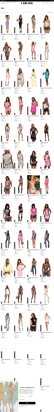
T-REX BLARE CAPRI (18, 359)
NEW (4, 2)
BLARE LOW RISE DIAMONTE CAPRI (6, 88)
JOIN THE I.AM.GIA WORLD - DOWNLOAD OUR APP (27, 0)
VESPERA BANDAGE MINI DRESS (46, 332)
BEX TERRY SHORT (18, 169)
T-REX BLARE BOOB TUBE (5, 359)
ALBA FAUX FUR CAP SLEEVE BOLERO (33, 278)
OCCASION (2, 3)
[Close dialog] (34, 382)
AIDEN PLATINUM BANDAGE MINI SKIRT (33, 305)
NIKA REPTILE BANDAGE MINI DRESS (20, 62)
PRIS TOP (29, 169)
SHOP (2, 2)
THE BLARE (8, 2)
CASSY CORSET (43, 34)
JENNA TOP (43, 277)
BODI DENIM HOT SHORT (19, 304)
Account (51, 0)
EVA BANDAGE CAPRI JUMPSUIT (7, 34)
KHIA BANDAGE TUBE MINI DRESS (33, 61)
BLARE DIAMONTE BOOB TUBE (20, 277)
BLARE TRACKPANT (44, 61)
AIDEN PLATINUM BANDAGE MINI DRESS (33, 195)
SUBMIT (27, 403)
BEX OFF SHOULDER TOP (5, 169)
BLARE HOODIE (4, 332)
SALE (6, 3)
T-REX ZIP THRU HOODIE (45, 386)
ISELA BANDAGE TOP (44, 169)
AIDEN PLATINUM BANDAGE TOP (7, 61)
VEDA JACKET (3, 277)
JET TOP (29, 332)
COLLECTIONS (14, 2)
